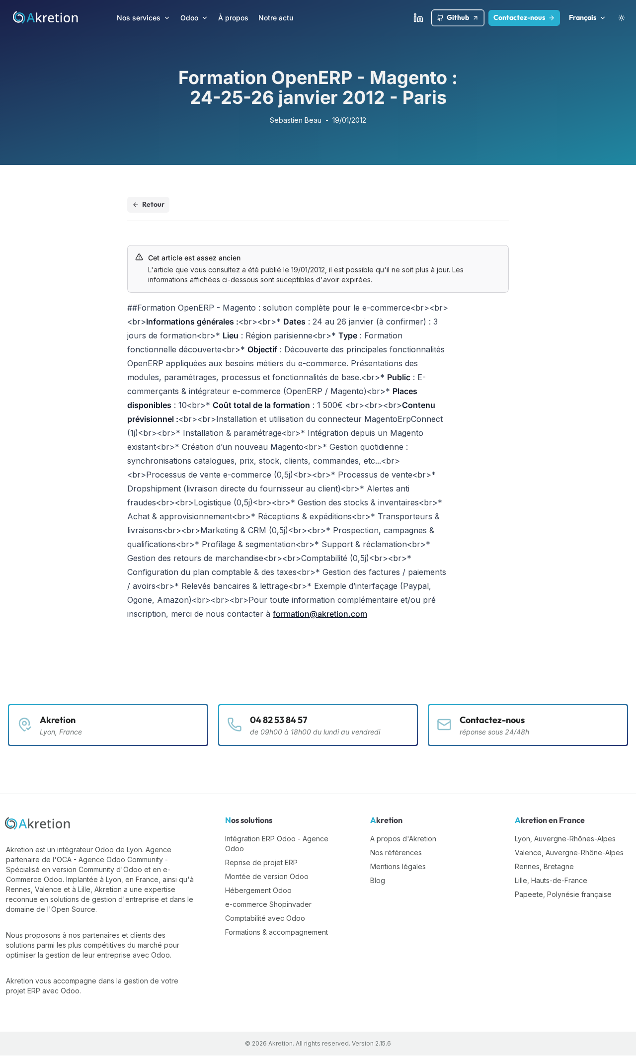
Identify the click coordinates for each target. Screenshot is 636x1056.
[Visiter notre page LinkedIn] (418, 18)
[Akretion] (38, 824)
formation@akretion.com (320, 614)
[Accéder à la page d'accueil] (46, 18)
